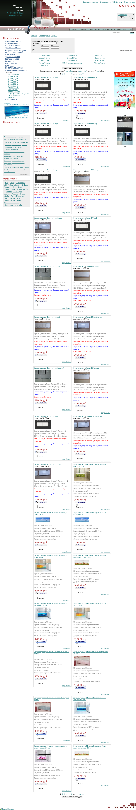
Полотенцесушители (14, 68)
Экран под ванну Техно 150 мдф (46, 416)
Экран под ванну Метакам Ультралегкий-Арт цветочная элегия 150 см (89, 747)
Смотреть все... (24, 174)
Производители (44, 36)
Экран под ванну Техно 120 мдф (85, 123)
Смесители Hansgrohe (13, 205)
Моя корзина (122, 15)
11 (76, 74)
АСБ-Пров (17, 192)
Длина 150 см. (13, 82)
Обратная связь (129, 2)
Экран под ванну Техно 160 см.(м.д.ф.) (48, 464)
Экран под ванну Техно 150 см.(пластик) (49, 368)
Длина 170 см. (13, 86)
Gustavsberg (20, 183)
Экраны (8, 72)
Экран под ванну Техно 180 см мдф (86, 170)
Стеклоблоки (11, 99)
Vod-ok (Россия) (14, 92)
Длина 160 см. (13, 84)
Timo (13, 189)
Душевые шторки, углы (15, 50)
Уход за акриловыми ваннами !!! (15, 139)
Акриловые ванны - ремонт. (13, 137)
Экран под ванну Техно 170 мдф (85, 218)
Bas (6, 183)
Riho (14, 187)
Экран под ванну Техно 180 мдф (46, 77)
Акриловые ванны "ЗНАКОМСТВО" (16, 142)
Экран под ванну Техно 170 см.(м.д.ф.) (87, 416)
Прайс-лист (117, 2)
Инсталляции (11, 63)
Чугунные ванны (12, 43)
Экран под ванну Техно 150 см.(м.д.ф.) (87, 317)
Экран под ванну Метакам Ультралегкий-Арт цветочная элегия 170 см (89, 556)
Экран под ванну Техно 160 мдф (46, 123)
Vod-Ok (9, 192)
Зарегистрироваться (90, 2)
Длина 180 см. (13, 88)
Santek (7, 189)
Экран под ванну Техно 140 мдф (85, 77)
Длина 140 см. (13, 80)
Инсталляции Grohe (12, 200)
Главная (73, 29)
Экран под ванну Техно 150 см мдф (86, 266)
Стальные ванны (12, 45)
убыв (71, 71)
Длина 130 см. (13, 78)
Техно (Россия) (14, 95)
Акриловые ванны (13, 41)
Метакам (11, 97)
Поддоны (9, 66)
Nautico (17, 185)
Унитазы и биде (12, 59)
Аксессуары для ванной (16, 70)
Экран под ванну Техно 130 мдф (46, 170)
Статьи (129, 29)
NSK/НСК (8, 185)
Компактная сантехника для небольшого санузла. (13, 157)
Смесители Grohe (11, 203)
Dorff (12, 183)
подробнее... (66, 120)
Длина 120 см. (13, 76)
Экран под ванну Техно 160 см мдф (86, 368)
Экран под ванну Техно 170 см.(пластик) (49, 266)
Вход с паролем (105, 2)
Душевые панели (12, 57)
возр (66, 71)
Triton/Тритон (22, 189)
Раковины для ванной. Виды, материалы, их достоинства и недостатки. (14, 163)
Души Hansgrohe (17, 196)
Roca (20, 187)
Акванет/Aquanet (11, 194)
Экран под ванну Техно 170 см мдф (47, 317)
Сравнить (40, 118)
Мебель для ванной (14, 52)
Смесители (10, 54)
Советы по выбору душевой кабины (16, 167)
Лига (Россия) (13, 74)
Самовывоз (82, 29)
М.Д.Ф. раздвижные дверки (18, 93)
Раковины (9, 61)
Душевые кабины (13, 48)
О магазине (121, 29)
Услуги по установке (108, 29)
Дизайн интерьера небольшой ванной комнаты (14, 171)
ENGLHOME (13, 90)
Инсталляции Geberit (13, 198)
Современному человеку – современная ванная (13, 148)
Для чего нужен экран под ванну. (15, 145)
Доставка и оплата (93, 29)
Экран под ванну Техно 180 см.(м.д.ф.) (48, 218)
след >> (81, 74)
